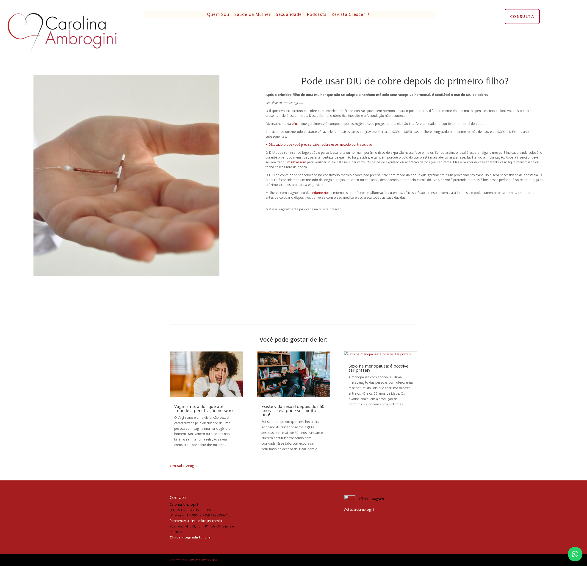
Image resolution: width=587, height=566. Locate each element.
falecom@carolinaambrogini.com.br (196, 521)
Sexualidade (289, 15)
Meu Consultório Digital (203, 559)
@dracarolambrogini (359, 509)
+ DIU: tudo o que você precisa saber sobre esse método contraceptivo (319, 144)
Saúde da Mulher (252, 15)
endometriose (320, 192)
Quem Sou (218, 15)
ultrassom (298, 162)
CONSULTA (522, 16)
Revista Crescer (348, 15)
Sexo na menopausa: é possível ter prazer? (379, 368)
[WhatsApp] (575, 554)
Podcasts (317, 15)
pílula (295, 123)
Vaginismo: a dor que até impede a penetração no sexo (203, 408)
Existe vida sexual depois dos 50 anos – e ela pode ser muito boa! (292, 410)
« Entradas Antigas (183, 465)
